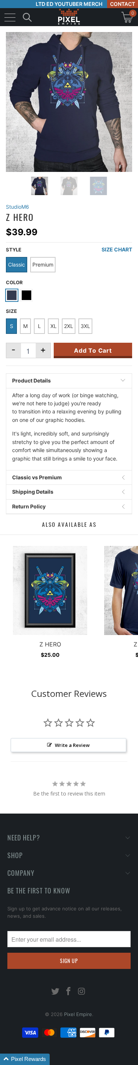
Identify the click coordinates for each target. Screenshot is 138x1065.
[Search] (27, 17)
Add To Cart (93, 350)
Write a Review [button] (72, 745)
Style (13, 250)
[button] (25, 1059)
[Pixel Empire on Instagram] (81, 992)
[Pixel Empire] (69, 17)
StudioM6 (17, 207)
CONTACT (122, 4)
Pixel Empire (78, 1014)
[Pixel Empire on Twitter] (55, 992)
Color (14, 282)
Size (11, 311)
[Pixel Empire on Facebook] (68, 992)
